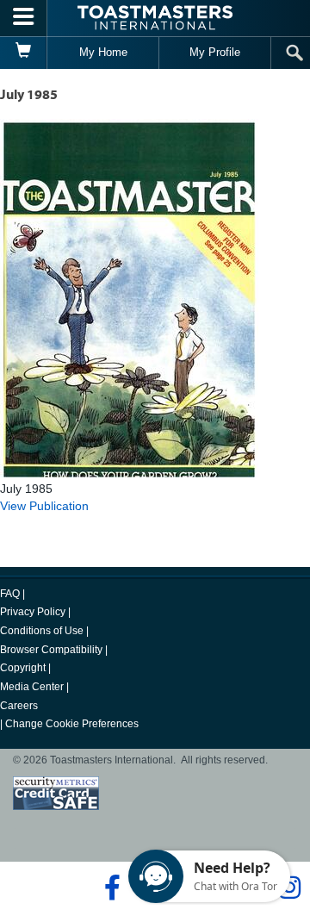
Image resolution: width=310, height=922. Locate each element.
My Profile (214, 52)
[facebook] (109, 887)
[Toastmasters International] (155, 17)
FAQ (10, 594)
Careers (19, 706)
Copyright (23, 668)
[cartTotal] (23, 52)
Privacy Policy (32, 612)
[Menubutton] (23, 18)
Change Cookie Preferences (72, 724)
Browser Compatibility (51, 650)
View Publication (44, 506)
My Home (103, 52)
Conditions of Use (42, 631)
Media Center (32, 687)
